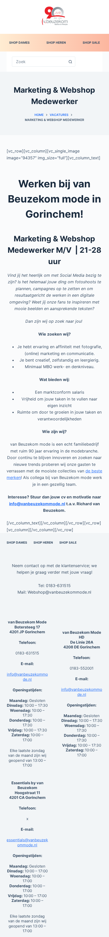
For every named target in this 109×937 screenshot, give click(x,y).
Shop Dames (19, 42)
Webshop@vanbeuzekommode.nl (59, 592)
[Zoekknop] (70, 61)
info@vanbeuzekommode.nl (27, 677)
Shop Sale (91, 42)
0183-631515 (58, 585)
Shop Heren (56, 42)
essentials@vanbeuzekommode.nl (27, 842)
